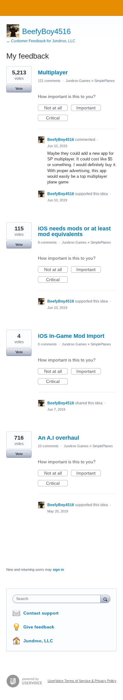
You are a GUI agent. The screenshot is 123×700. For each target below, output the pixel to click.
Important (88, 108)
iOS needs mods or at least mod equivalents (74, 231)
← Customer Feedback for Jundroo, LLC (40, 41)
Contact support (41, 613)
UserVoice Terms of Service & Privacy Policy (82, 681)
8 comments (47, 242)
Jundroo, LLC (38, 640)
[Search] (105, 599)
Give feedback (38, 626)
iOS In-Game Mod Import (71, 336)
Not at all (56, 108)
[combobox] (58, 599)
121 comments (49, 81)
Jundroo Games (78, 81)
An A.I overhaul (58, 438)
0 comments (47, 344)
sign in (58, 569)
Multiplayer (53, 72)
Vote (19, 88)
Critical (57, 118)
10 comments (48, 446)
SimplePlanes (104, 81)
